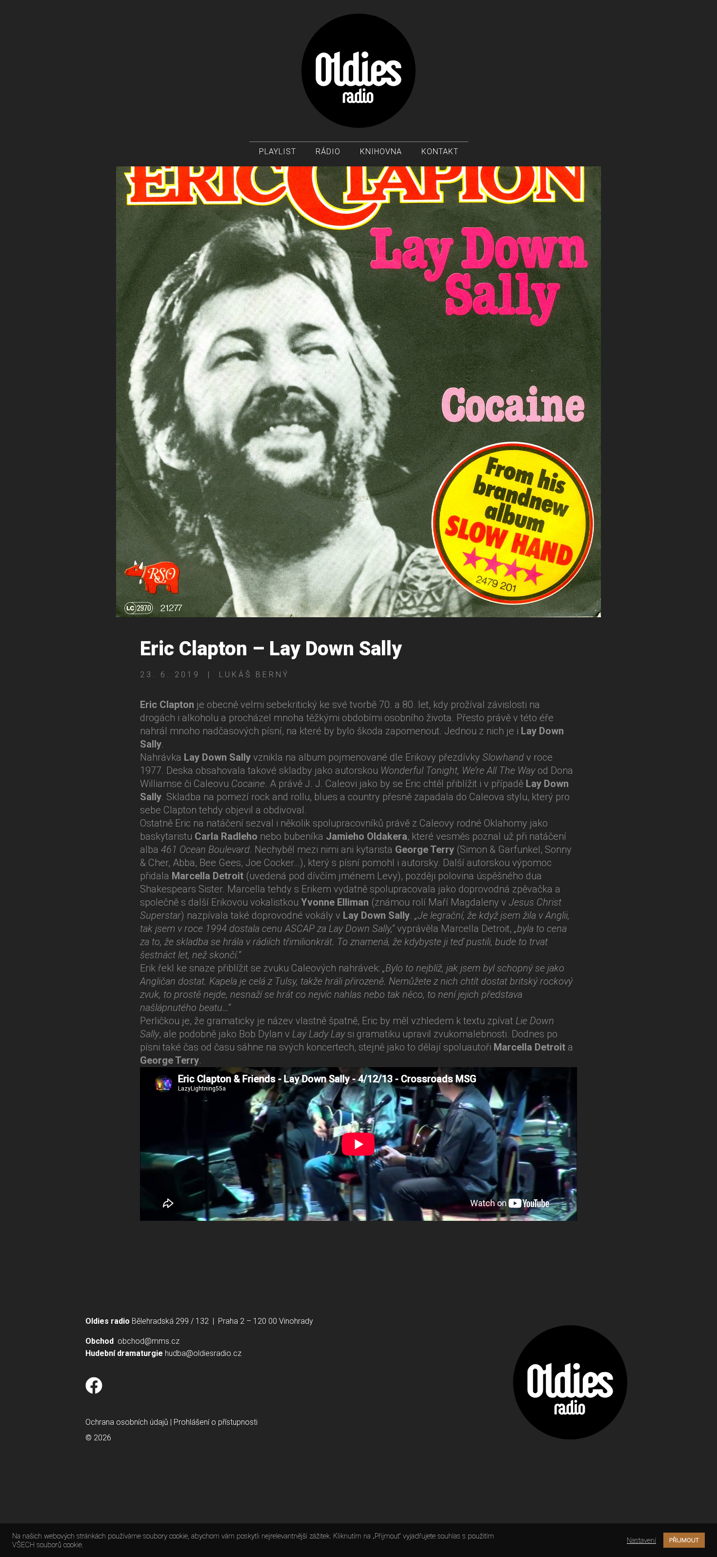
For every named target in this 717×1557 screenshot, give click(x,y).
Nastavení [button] (641, 1540)
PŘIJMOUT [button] (684, 1540)
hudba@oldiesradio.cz (203, 1353)
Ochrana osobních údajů (126, 1422)
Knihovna (381, 151)
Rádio (328, 151)
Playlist (277, 151)
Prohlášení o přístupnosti (216, 1422)
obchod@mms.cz (148, 1341)
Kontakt (439, 151)
